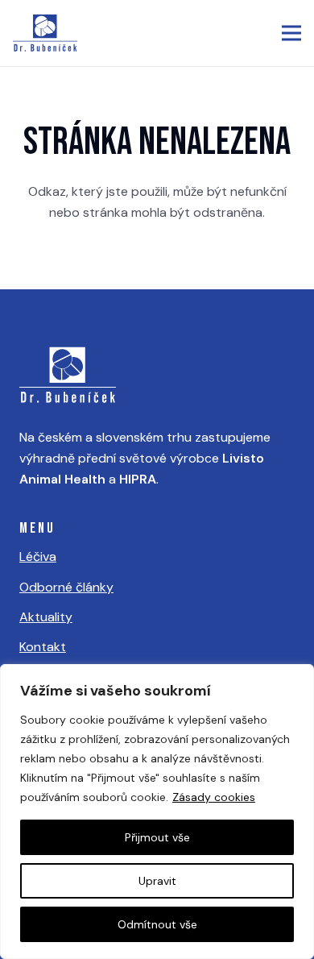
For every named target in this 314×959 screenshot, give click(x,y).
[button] (291, 33)
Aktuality (45, 616)
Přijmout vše (157, 837)
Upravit (157, 881)
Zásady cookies (213, 797)
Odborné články (66, 587)
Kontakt (42, 646)
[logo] (45, 33)
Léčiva (37, 556)
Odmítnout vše (157, 924)
